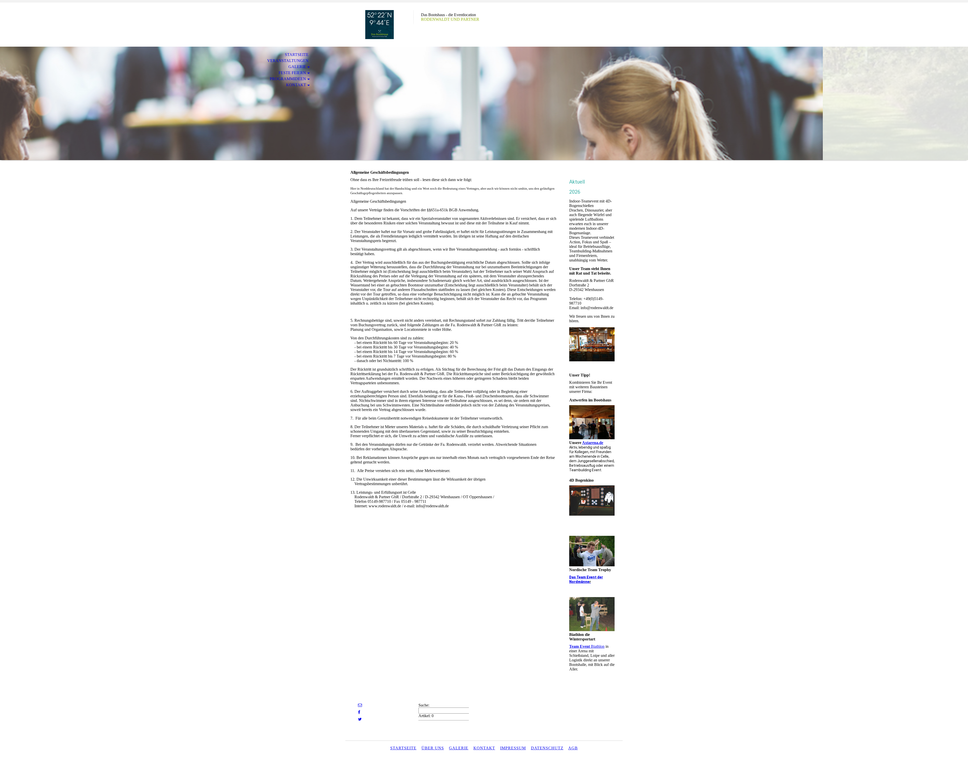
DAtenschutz (547, 748)
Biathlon (586, 646)
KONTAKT (296, 85)
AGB (573, 748)
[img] (379, 24)
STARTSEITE (297, 54)
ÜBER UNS (432, 748)
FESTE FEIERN (292, 73)
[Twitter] (360, 719)
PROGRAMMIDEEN (288, 79)
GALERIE (297, 67)
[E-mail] (360, 705)
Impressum (513, 748)
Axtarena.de (592, 443)
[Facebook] (359, 712)
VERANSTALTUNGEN (288, 60)
